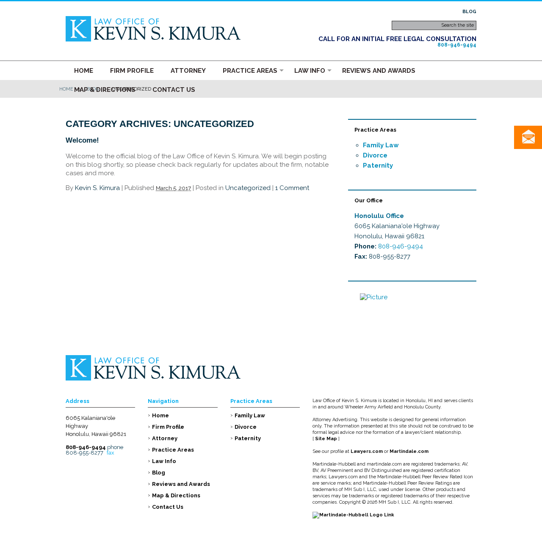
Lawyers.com (367, 451)
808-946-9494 (456, 45)
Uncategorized (248, 188)
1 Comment (292, 188)
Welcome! (82, 140)
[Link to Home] (154, 28)
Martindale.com (409, 451)
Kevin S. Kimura (97, 188)
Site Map (326, 438)
